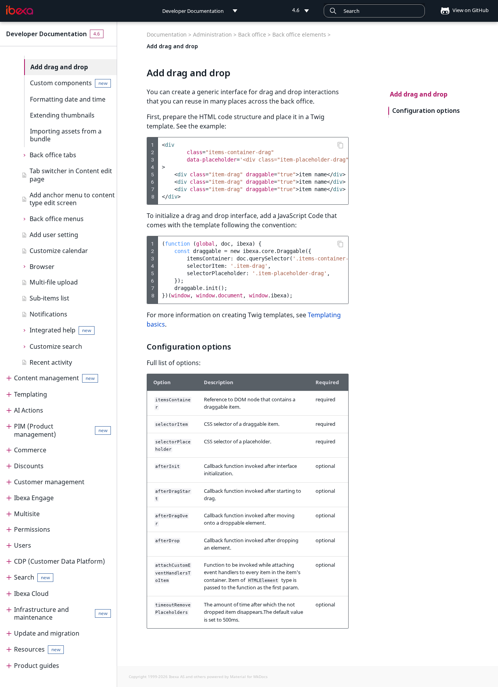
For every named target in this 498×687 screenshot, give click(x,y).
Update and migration (46, 633)
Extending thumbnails (62, 115)
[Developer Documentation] (19, 10)
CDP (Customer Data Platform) (59, 561)
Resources (37, 649)
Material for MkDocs (249, 676)
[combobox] (374, 11)
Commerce (30, 450)
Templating (30, 394)
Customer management (49, 482)
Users (22, 545)
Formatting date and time (67, 99)
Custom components (68, 83)
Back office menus (57, 218)
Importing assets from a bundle (66, 135)
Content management (54, 378)
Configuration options (426, 111)
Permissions (32, 529)
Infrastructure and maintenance (60, 613)
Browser (42, 266)
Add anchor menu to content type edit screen (72, 199)
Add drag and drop (59, 67)
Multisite (27, 514)
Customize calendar (59, 250)
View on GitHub (470, 10)
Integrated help (60, 330)
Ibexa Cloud (31, 593)
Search (32, 577)
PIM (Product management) (60, 430)
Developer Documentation (46, 34)
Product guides (36, 665)
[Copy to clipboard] (340, 145)
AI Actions (28, 410)
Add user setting (54, 234)
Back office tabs (53, 155)
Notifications (48, 314)
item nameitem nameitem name (255, 171)
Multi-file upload (54, 282)
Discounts (29, 466)
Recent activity (51, 362)
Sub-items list (49, 298)
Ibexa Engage (34, 498)
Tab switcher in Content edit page (71, 175)
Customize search (56, 346)
